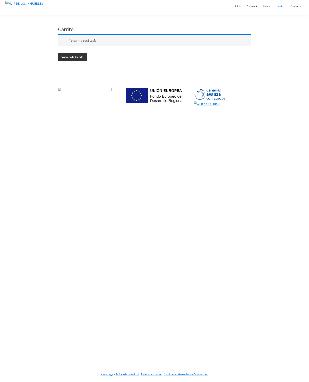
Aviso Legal (107, 374)
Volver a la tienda (72, 57)
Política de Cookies (151, 374)
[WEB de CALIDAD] (207, 104)
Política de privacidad (127, 374)
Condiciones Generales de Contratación (186, 374)
